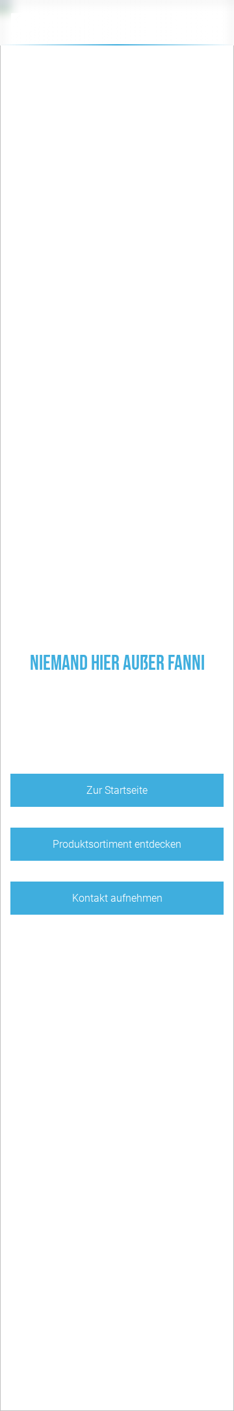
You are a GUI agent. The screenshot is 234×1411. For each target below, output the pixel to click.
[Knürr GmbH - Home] (68, 22)
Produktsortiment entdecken (117, 844)
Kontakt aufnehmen (117, 898)
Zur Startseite (117, 790)
